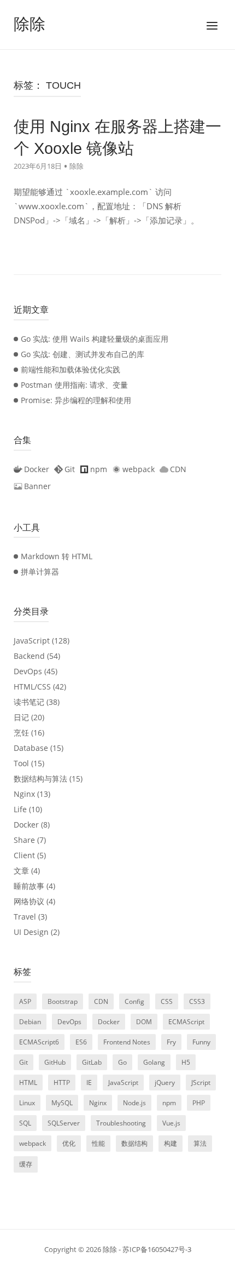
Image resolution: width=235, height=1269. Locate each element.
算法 (200, 1143)
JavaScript (32, 640)
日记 (21, 717)
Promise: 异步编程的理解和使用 (76, 400)
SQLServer (64, 1123)
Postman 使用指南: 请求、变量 (74, 385)
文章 (21, 870)
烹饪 (21, 732)
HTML (28, 1082)
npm (169, 1102)
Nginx (24, 794)
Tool (21, 763)
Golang (154, 1062)
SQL (25, 1123)
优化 (68, 1143)
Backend (29, 656)
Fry (171, 1042)
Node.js (134, 1102)
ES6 (81, 1042)
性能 (98, 1143)
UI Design (31, 932)
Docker (26, 824)
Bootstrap (63, 1001)
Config (134, 1001)
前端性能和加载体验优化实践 (70, 369)
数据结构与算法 (40, 778)
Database (31, 748)
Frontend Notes (126, 1042)
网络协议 (29, 901)
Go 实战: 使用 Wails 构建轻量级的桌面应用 (94, 339)
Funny (201, 1042)
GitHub (55, 1062)
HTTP (62, 1082)
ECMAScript (186, 1021)
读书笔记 (29, 702)
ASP (25, 1001)
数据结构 (134, 1143)
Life (20, 809)
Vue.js (171, 1123)
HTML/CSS (32, 686)
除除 (29, 24)
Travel (25, 916)
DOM (144, 1021)
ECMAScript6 (39, 1042)
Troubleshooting (121, 1123)
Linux (27, 1102)
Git (23, 1062)
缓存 (25, 1164)
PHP (198, 1102)
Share (24, 840)
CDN (101, 1001)
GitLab (92, 1062)
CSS (167, 1001)
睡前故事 (29, 886)
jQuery (165, 1082)
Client (24, 855)
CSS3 (197, 1001)
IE (89, 1082)
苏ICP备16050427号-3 (156, 1249)
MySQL (62, 1102)
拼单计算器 (40, 571)
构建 (170, 1143)
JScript (200, 1082)
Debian (30, 1021)
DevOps (28, 671)
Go (122, 1062)
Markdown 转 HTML (56, 556)
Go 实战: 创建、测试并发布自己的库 (82, 354)
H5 (185, 1062)
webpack (32, 1143)
